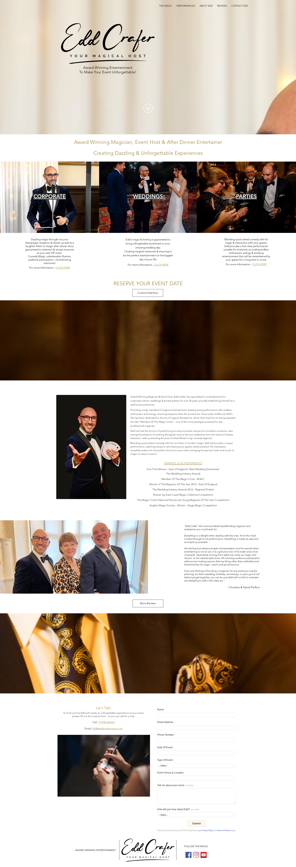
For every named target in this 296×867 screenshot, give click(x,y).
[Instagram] (196, 855)
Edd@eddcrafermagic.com (107, 728)
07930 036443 (107, 722)
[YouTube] (204, 855)
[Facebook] (188, 855)
